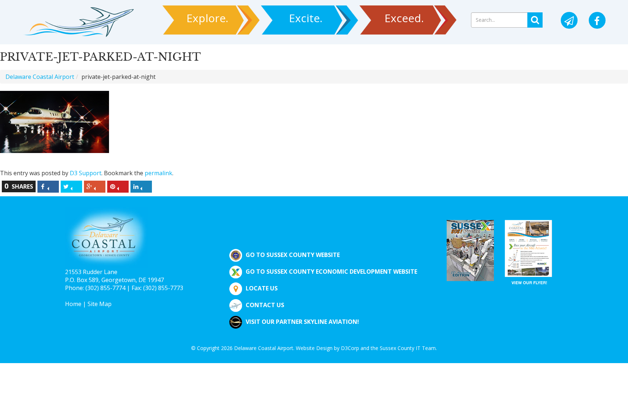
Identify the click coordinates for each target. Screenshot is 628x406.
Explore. (207, 18)
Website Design (314, 348)
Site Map (100, 304)
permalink (158, 173)
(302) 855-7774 (105, 288)
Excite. (305, 18)
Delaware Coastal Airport (39, 77)
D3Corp (350, 348)
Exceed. (404, 18)
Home (73, 304)
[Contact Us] (569, 21)
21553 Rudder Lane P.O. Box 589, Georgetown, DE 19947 (114, 276)
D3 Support (85, 173)
